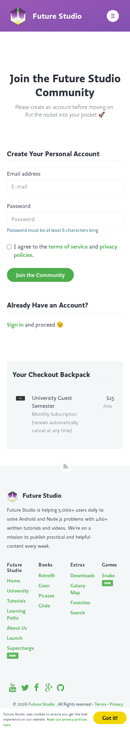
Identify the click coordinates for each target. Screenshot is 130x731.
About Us (17, 628)
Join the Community (40, 274)
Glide (44, 606)
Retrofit (46, 575)
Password (19, 205)
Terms (100, 704)
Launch (15, 638)
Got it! (110, 717)
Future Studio (42, 704)
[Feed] (65, 466)
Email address (24, 173)
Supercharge (17, 651)
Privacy (116, 704)
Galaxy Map (77, 589)
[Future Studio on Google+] (49, 689)
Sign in (15, 324)
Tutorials (16, 601)
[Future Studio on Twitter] (25, 689)
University (17, 591)
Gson (44, 585)
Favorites (80, 602)
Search (77, 613)
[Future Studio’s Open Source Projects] (60, 689)
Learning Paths (16, 614)
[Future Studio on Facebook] (37, 689)
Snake (108, 578)
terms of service (68, 246)
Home (13, 581)
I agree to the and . (65, 250)
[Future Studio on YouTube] (13, 689)
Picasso (46, 596)
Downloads (81, 575)
